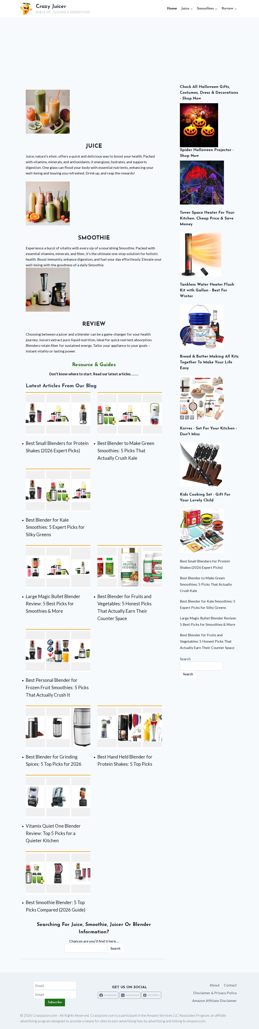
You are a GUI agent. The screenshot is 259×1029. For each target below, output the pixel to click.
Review (94, 324)
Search (115, 948)
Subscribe (55, 1002)
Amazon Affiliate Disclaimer (214, 1000)
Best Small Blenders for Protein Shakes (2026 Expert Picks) (57, 446)
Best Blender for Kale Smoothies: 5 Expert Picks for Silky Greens (55, 527)
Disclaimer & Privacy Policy (215, 993)
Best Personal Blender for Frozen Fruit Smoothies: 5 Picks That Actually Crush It (57, 687)
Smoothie (94, 238)
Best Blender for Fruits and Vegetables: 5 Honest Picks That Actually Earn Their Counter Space (124, 607)
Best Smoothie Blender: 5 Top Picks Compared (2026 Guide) (55, 906)
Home (172, 8)
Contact (230, 985)
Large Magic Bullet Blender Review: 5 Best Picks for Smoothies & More (53, 604)
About (215, 985)
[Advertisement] (129, 43)
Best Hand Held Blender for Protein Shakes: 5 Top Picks (124, 760)
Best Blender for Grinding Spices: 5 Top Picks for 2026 (53, 760)
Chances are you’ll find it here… (94, 941)
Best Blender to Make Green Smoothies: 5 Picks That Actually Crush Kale (125, 450)
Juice (94, 146)
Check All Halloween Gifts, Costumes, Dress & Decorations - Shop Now (209, 93)
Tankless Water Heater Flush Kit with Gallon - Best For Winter (207, 290)
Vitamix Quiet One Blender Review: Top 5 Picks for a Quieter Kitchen (53, 833)
